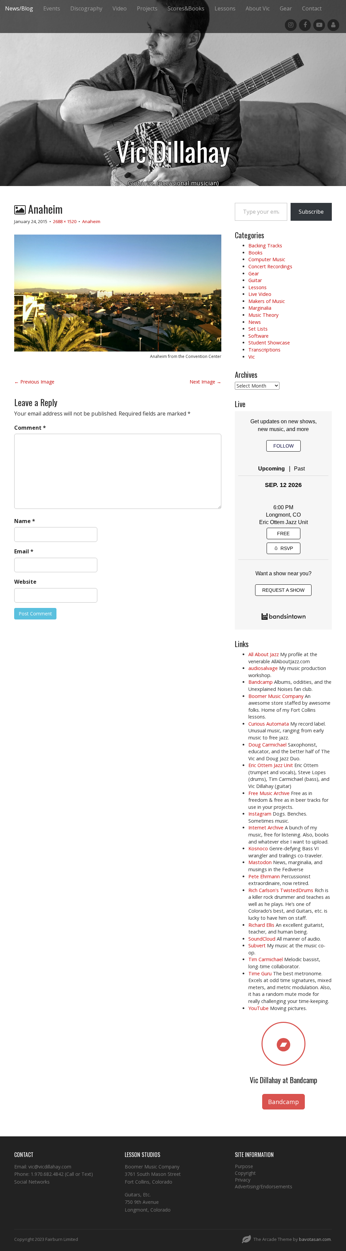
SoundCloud (261, 939)
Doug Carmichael (267, 744)
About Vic (258, 8)
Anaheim (91, 221)
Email (23, 551)
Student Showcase (269, 342)
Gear (286, 8)
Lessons (225, 8)
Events (51, 8)
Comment (30, 427)
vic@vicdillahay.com (49, 1166)
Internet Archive (265, 827)
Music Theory (263, 315)
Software (258, 336)
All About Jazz (263, 654)
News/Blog (19, 8)
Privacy (242, 1180)
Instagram (259, 814)
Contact (312, 8)
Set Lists (258, 329)
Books (255, 252)
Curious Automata (268, 724)
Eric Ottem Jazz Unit (283, 522)
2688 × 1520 (64, 221)
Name (24, 521)
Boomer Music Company (275, 696)
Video (120, 8)
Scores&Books (186, 8)
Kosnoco (258, 848)
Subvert (257, 945)
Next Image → (205, 381)
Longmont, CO (283, 515)
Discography (86, 8)
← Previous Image (34, 381)
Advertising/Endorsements (263, 1186)
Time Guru (260, 973)
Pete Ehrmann (264, 876)
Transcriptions (264, 349)
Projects (147, 8)
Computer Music (266, 259)
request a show (283, 590)
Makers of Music (266, 301)
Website (25, 581)
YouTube (258, 1008)
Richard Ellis (261, 925)
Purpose (244, 1166)
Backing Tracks (265, 245)
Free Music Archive (269, 793)
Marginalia (259, 308)
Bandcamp (260, 682)
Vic (251, 357)
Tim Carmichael (265, 959)
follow (283, 446)
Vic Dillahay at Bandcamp (283, 1079)
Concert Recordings (270, 266)
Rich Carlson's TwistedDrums (280, 890)
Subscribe (311, 211)
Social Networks (32, 1182)
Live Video (259, 294)
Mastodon (260, 862)
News (254, 322)
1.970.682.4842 (47, 1174)
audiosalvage (263, 668)
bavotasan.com (315, 1239)
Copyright (245, 1173)
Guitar (255, 280)
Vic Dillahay (173, 150)
